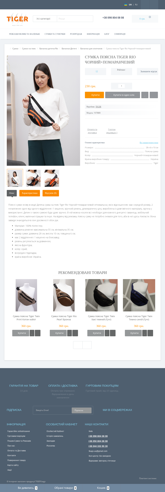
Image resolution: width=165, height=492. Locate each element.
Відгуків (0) (51, 193)
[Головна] (8, 48)
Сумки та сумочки (55, 34)
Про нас (11, 446)
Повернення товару (16, 460)
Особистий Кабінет (55, 431)
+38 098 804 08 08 (98, 436)
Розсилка (51, 446)
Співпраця (119, 34)
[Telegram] (92, 466)
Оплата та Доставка (16, 451)
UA (130, 4)
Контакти (11, 455)
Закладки (51, 441)
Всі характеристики (149, 142)
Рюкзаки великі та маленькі (24, 34)
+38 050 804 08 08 (98, 441)
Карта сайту (13, 465)
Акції (9, 470)
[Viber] (97, 466)
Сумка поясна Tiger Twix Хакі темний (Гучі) (101, 318)
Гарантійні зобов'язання (18, 431)
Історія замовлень (55, 436)
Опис (11, 193)
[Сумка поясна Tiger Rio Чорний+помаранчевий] (43, 110)
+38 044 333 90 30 (98, 446)
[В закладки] (32, 333)
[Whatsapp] (87, 465)
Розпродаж (76, 34)
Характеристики (30, 193)
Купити (21, 333)
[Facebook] (139, 409)
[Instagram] (143, 409)
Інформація (93, 34)
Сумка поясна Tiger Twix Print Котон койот (26, 318)
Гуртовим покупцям (16, 436)
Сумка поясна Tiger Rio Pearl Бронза (64, 318)
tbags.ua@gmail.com (97, 451)
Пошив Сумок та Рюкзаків (19, 441)
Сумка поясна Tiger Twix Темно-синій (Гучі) (139, 318)
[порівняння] (37, 333)
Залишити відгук (149, 71)
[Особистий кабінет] (154, 4)
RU (136, 4)
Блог (106, 34)
